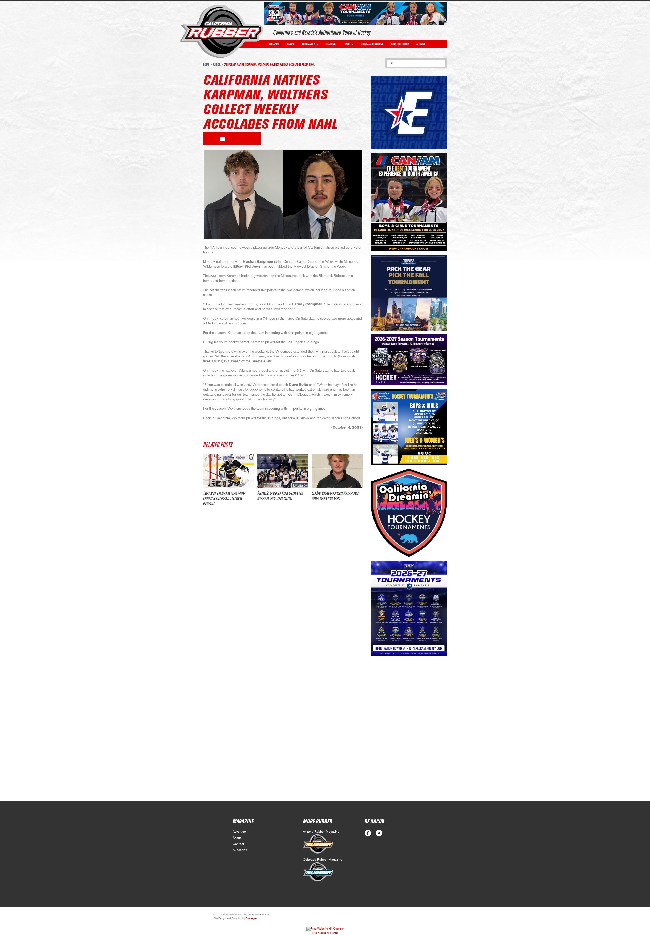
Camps (290, 44)
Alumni (420, 44)
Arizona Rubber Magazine (321, 831)
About (237, 838)
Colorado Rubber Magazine (322, 859)
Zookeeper (251, 918)
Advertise (239, 831)
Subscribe (240, 850)
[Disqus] (283, 585)
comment (222, 138)
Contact (238, 844)
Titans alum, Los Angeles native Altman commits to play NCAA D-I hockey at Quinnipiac (224, 498)
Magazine (274, 44)
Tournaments (310, 44)
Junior (217, 65)
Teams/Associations (372, 44)
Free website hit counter (325, 933)
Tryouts (348, 44)
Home (206, 65)
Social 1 (379, 833)
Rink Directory (400, 44)
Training (331, 44)
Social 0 (367, 833)
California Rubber (221, 31)
